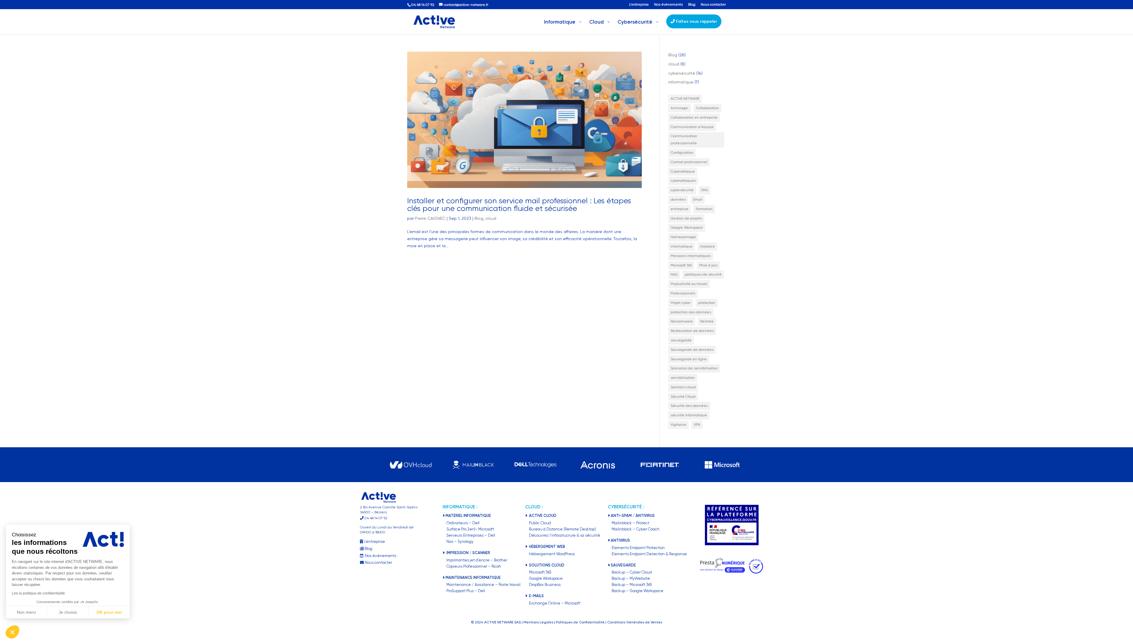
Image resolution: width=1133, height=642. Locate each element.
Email (697, 199)
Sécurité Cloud (683, 396)
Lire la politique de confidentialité (38, 593)
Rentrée (707, 321)
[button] (12, 632)
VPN (697, 424)
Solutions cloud (683, 387)
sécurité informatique (689, 415)
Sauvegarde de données (692, 350)
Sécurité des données (689, 406)
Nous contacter (713, 4)
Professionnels (683, 293)
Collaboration (707, 108)
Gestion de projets (686, 218)
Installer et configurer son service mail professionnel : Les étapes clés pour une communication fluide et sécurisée (519, 204)
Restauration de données (692, 331)
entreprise (679, 209)
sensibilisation (683, 378)
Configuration (682, 152)
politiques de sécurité (703, 274)
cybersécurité (681, 73)
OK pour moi (109, 612)
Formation (704, 209)
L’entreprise (639, 4)
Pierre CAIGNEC (430, 218)
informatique (680, 82)
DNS (704, 190)
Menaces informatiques (691, 256)
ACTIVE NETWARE (685, 98)
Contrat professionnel (689, 162)
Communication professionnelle (684, 139)
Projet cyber (681, 303)
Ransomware (682, 321)
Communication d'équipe (692, 127)
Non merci (26, 612)
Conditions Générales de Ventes (634, 622)
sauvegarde (681, 340)
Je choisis (68, 612)
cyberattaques (683, 180)
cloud (490, 218)
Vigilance (678, 424)
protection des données (691, 312)
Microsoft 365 (681, 265)
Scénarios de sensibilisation (694, 368)
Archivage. (680, 108)
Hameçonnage (683, 237)
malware (707, 246)
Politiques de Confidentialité (580, 622)
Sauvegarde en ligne (689, 359)
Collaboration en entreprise (694, 117)
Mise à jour (708, 265)
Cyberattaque (683, 171)
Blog (691, 4)
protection (706, 303)
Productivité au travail (689, 284)
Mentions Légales (538, 622)
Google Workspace (687, 227)
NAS (674, 274)
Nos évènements (668, 4)
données (678, 199)
